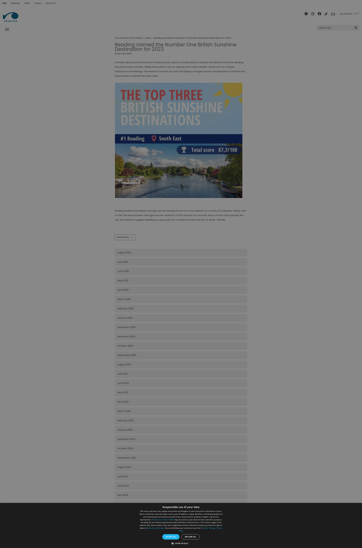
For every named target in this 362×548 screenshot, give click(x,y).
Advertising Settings (155, 528)
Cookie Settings (208, 528)
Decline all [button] (190, 537)
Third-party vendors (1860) (163, 519)
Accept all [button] (171, 537)
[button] (181, 543)
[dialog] (181, 525)
